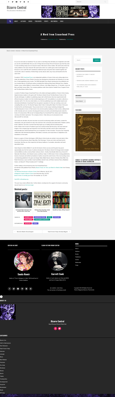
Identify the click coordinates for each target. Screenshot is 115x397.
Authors (23, 21)
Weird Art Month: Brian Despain (25, 231)
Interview (28, 223)
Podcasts (2, 362)
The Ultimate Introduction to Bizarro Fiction (25, 171)
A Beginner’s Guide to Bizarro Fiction (23, 173)
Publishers (38, 21)
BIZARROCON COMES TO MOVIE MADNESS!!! (86, 75)
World (35, 223)
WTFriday (2, 393)
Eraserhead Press (28, 77)
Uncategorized (3, 382)
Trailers (2, 376)
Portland (57, 217)
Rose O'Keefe (28, 219)
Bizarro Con (3, 340)
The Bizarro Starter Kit (42, 219)
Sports (1, 373)
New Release (3, 359)
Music (1, 357)
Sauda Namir (69, 39)
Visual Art (2, 384)
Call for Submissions (5, 343)
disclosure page (29, 185)
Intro (49, 217)
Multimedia (54, 21)
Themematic (91, 290)
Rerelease (2, 368)
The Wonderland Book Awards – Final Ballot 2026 (87, 85)
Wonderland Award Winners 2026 (87, 80)
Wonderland (3, 387)
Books (30, 21)
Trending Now (3, 379)
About (16, 21)
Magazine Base (82, 290)
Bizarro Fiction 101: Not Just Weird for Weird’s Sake (49, 167)
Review (2, 370)
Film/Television (4, 346)
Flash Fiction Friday (5, 348)
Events (46, 21)
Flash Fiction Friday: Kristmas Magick (58, 231)
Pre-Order (2, 365)
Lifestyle (2, 354)
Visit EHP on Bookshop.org (21, 179)
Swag (61, 21)
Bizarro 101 (28, 217)
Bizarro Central (16, 7)
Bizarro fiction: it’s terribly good (22, 175)
